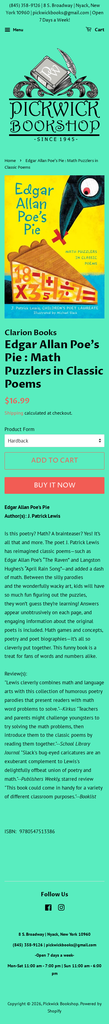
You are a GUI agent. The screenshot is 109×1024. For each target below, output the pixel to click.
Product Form (20, 429)
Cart (99, 30)
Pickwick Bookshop (60, 1003)
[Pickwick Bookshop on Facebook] (48, 908)
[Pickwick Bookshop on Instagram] (61, 908)
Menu (17, 30)
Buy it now (54, 485)
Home (10, 160)
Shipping (14, 413)
